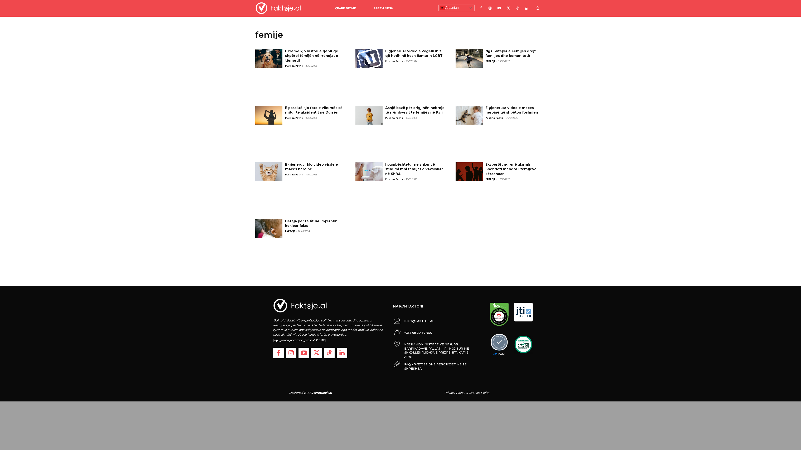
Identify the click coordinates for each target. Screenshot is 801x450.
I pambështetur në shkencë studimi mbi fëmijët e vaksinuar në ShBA (414, 169)
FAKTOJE (490, 61)
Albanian (452, 7)
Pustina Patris (294, 65)
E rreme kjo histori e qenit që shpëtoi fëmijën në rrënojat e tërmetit (311, 55)
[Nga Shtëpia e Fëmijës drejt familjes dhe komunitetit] (469, 58)
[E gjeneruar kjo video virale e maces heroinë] (268, 171)
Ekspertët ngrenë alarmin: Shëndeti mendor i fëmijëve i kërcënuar (512, 169)
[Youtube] (499, 8)
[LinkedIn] (526, 8)
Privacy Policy (454, 393)
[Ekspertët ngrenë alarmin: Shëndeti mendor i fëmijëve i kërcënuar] (469, 171)
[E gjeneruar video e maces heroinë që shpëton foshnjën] (469, 115)
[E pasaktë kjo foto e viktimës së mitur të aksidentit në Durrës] (268, 115)
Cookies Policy (479, 393)
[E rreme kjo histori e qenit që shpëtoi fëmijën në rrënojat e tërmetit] (268, 58)
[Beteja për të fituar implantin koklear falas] (268, 228)
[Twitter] (508, 8)
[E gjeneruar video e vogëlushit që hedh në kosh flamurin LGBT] (369, 58)
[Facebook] (480, 8)
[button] (537, 8)
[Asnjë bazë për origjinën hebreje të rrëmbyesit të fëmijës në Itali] (369, 115)
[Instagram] (490, 8)
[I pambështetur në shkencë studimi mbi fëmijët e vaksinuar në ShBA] (369, 171)
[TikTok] (517, 8)
